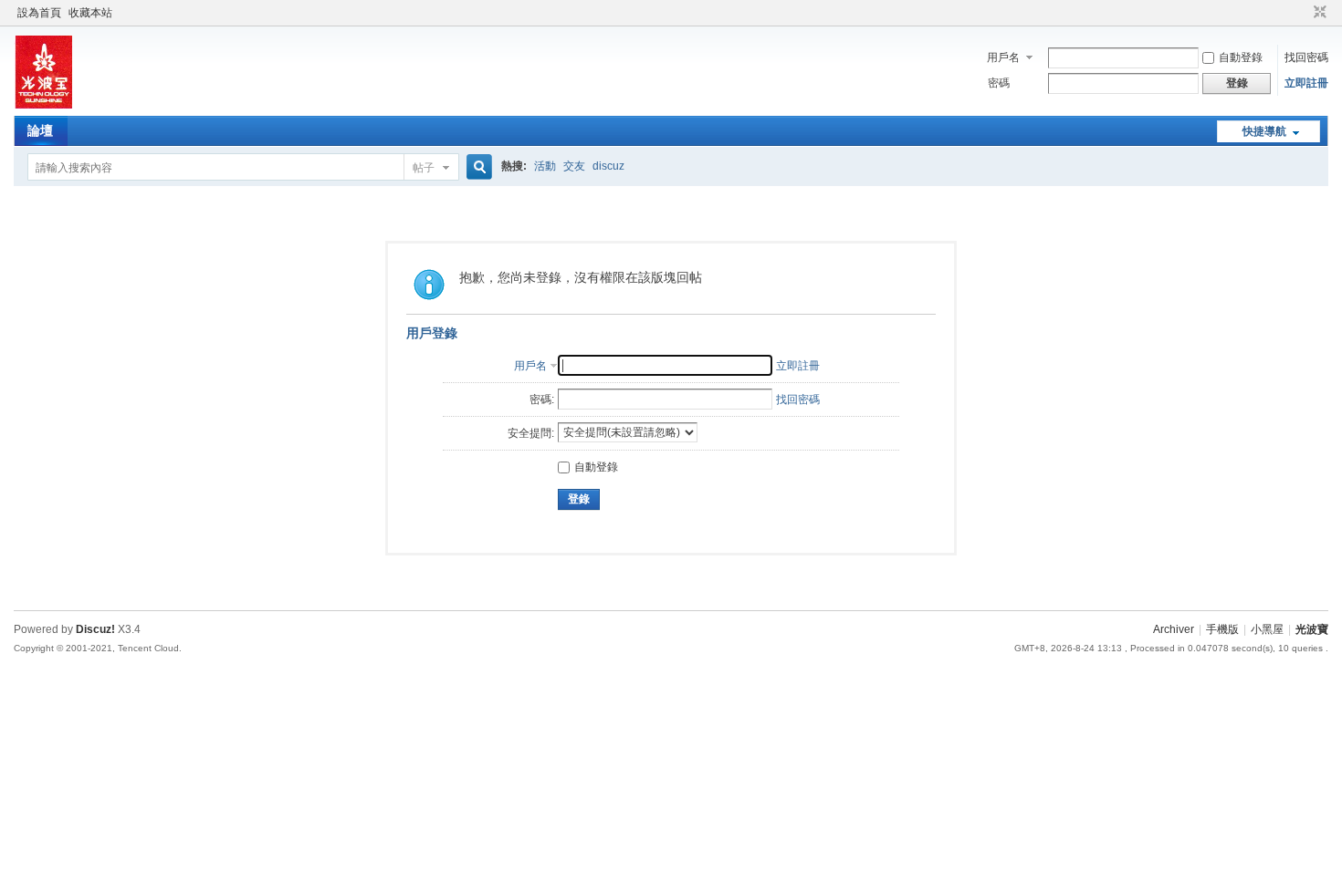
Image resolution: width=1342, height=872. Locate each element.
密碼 (999, 83)
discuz (608, 166)
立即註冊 (1306, 83)
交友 (574, 166)
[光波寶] (43, 105)
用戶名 (1003, 57)
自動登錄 (1241, 57)
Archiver (1173, 629)
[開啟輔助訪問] (1302, 13)
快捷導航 (1264, 131)
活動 (545, 166)
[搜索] (476, 167)
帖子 (424, 167)
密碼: (541, 399)
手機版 (1222, 629)
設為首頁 (39, 12)
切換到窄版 (1317, 13)
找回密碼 (1306, 57)
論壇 (40, 130)
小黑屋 (1267, 629)
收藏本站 (90, 12)
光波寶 (1311, 629)
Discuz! (95, 629)
